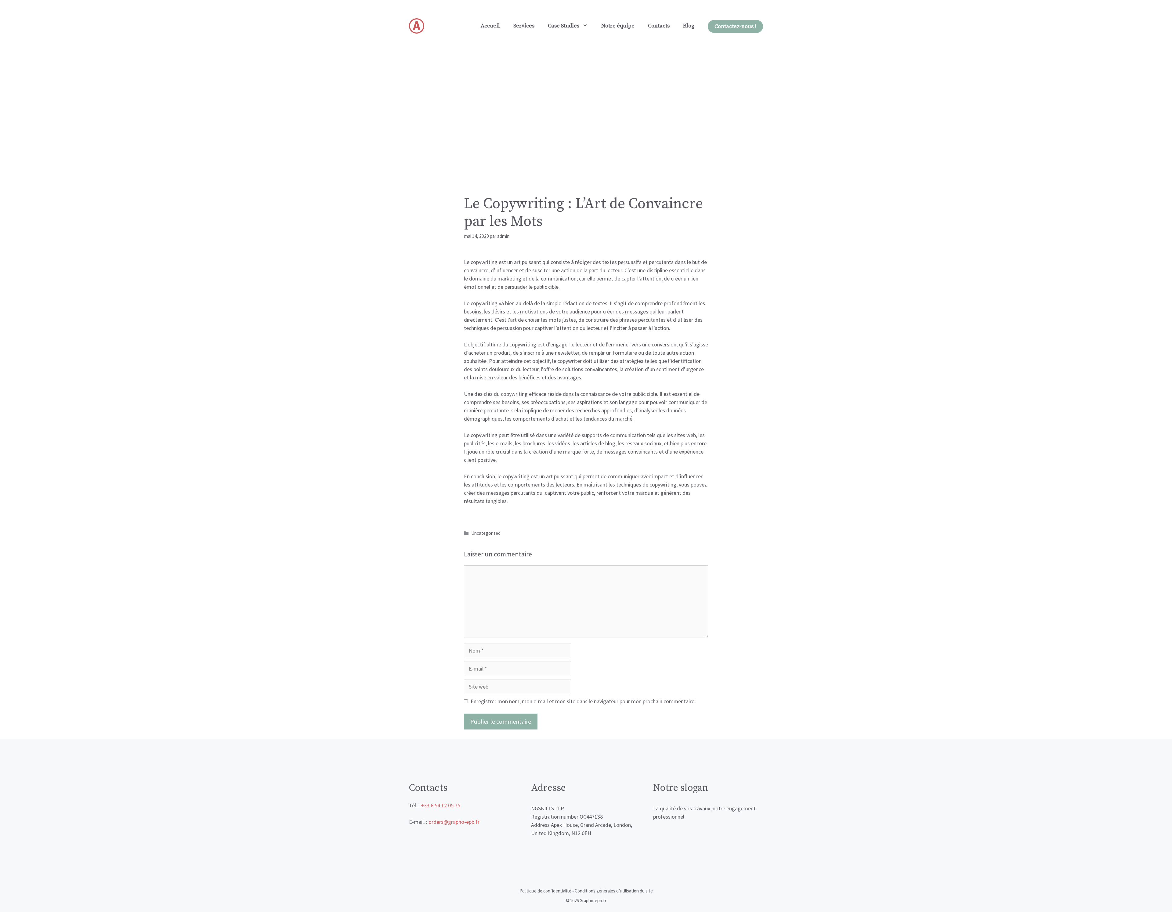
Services (523, 25)
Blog (688, 25)
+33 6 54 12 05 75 (440, 805)
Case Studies (563, 25)
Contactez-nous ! (735, 26)
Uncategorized (486, 533)
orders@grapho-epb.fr (454, 821)
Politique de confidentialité (545, 891)
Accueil (490, 25)
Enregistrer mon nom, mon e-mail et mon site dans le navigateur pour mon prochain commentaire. (583, 701)
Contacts (659, 25)
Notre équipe (618, 25)
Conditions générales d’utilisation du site (614, 891)
